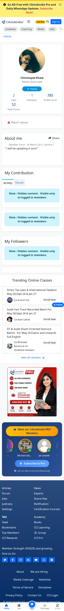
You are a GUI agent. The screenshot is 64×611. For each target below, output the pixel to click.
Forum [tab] (19, 182)
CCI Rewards (10, 538)
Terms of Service (23, 587)
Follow (33, 88)
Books (41, 29)
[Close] (60, 4)
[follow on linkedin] (28, 559)
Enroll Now (50, 299)
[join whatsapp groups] (44, 559)
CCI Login (52, 595)
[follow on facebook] (13, 559)
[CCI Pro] (32, 392)
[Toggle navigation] (28, 21)
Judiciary (7, 504)
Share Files (40, 498)
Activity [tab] (7, 183)
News (37, 488)
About (20, 571)
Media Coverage (23, 579)
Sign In (56, 21)
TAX (4, 517)
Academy (11, 29)
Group (41, 533)
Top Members (10, 533)
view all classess (31, 357)
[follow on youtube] (36, 559)
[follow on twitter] (5, 559)
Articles (6, 488)
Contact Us (34, 595)
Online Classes (32, 280)
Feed (5, 522)
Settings (7, 509)
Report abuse (19, 122)
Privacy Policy (14, 595)
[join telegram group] (52, 559)
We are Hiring (39, 571)
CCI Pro (38, 538)
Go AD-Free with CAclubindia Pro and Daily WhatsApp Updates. (31, 8)
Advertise (45, 579)
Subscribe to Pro (34, 463)
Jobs (52, 29)
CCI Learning (42, 527)
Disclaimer (45, 587)
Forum (6, 493)
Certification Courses (47, 509)
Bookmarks (9, 527)
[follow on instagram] (20, 559)
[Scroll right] (60, 29)
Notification (41, 504)
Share (55, 138)
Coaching (26, 29)
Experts (38, 493)
